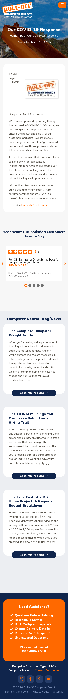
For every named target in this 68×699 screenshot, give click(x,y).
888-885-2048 (34, 651)
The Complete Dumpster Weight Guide (30, 333)
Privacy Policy (40, 692)
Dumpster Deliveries (34, 205)
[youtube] (48, 679)
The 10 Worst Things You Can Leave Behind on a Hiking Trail (31, 418)
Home (13, 35)
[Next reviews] (65, 263)
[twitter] (21, 680)
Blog (22, 35)
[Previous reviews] (2, 263)
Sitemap (58, 692)
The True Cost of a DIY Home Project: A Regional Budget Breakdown (31, 501)
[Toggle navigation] (62, 5)
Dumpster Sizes (22, 666)
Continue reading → (34, 393)
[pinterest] (39, 679)
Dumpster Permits (20, 670)
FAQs (52, 666)
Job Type (40, 666)
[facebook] (30, 680)
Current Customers (47, 670)
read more (18, 265)
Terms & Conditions (17, 692)
